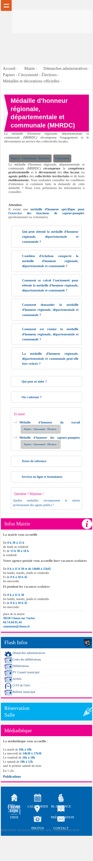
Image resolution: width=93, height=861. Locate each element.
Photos (37, 820)
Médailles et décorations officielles (31, 81)
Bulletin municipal (24, 692)
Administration (66, 830)
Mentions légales (15, 830)
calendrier (37, 798)
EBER (14, 817)
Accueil (9, 68)
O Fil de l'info (21, 685)
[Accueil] (52, 21)
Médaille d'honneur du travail (49, 422)
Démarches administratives (65, 68)
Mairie (29, 68)
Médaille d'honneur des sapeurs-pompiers (49, 437)
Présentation (61, 809)
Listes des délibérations (27, 659)
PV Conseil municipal (26, 672)
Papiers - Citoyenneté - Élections (30, 74)
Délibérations (21, 666)
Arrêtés (17, 678)
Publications (12, 776)
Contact (61, 820)
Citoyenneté (62, 158)
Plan (37, 809)
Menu (6, 5)
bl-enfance (61, 798)
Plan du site (42, 830)
